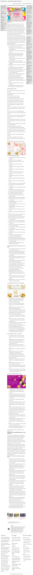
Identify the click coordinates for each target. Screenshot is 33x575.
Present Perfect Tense (26, 542)
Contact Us (13, 546)
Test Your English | (25, 3)
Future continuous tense (27, 556)
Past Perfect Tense (26, 550)
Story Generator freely (15, 556)
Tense (2, 28)
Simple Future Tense (26, 554)
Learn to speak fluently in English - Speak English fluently (16, 552)
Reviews (13, 555)
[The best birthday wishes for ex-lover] (16, 515)
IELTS (2, 20)
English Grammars (4, 13)
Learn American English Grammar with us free (29, 52)
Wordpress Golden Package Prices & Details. (29, 76)
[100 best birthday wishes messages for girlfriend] (10, 515)
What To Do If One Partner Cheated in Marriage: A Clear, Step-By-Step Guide (29, 25)
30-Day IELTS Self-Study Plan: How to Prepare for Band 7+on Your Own (5, 557)
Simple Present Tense (26, 537)
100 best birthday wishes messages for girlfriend (9, 518)
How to (2, 19)
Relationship (29, 3)
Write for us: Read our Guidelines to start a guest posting (16, 568)
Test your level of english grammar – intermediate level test (5, 570)
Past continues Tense (26, 548)
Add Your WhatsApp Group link (29, 44)
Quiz (1, 22)
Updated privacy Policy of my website (29, 72)
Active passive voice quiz (16, 537)
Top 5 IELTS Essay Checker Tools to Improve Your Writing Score (29, 32)
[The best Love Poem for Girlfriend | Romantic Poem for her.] (23, 515)
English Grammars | (16, 3)
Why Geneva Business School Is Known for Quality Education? (29, 18)
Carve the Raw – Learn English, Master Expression (10, 1)
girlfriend (22, 25)
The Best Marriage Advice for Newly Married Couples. (29, 7)
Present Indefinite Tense (27, 539)
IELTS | (20, 3)
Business (2, 11)
